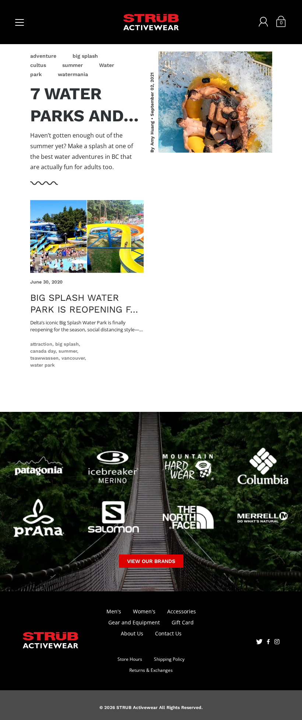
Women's (144, 611)
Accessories (181, 611)
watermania (73, 74)
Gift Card (183, 622)
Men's (113, 611)
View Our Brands (151, 561)
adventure (43, 56)
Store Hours (129, 659)
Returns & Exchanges (151, 670)
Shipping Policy (169, 659)
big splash (85, 56)
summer (72, 65)
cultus (38, 65)
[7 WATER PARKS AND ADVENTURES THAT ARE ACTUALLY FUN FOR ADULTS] (215, 102)
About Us (132, 633)
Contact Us (168, 633)
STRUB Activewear (137, 707)
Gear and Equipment (134, 622)
